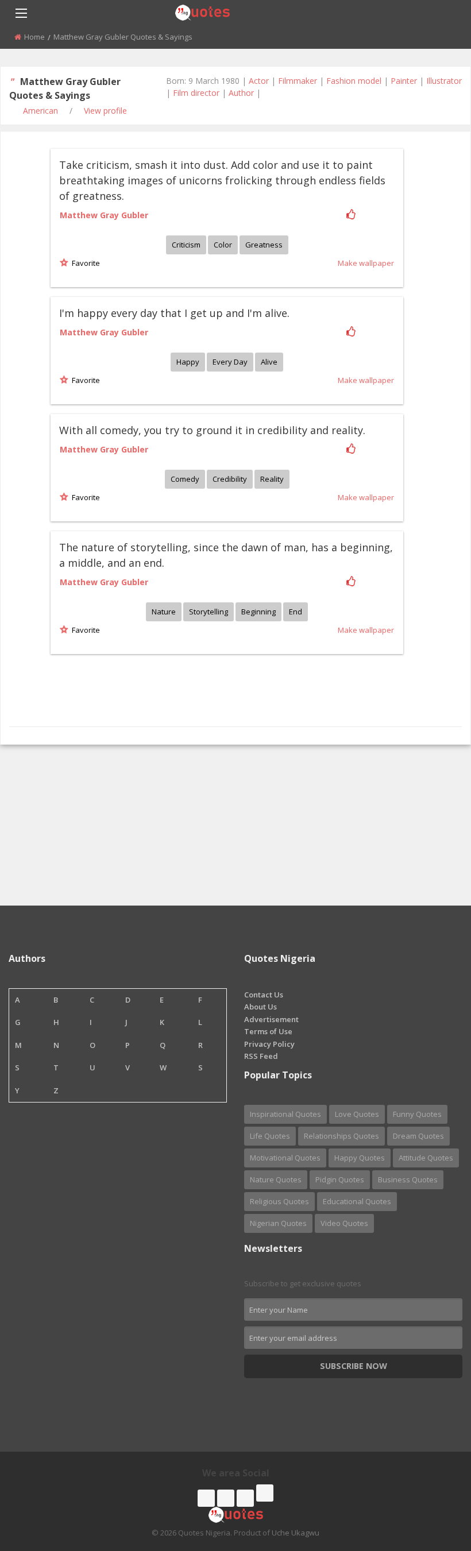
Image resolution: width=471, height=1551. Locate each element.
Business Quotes (408, 1179)
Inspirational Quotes (285, 1114)
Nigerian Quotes (278, 1223)
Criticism (186, 244)
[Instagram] (245, 1498)
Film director (196, 92)
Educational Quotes (357, 1201)
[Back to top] (433, 1479)
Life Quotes (270, 1136)
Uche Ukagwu (295, 1532)
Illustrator (444, 80)
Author (241, 92)
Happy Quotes (359, 1157)
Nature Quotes (276, 1179)
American (40, 110)
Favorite (84, 263)
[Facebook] (206, 1498)
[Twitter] (225, 1498)
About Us (260, 1006)
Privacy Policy (269, 1044)
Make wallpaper (366, 263)
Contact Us (263, 994)
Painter (404, 80)
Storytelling (208, 611)
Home (34, 37)
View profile (105, 110)
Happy (187, 362)
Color (223, 244)
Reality (272, 479)
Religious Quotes (279, 1201)
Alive (269, 362)
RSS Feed (261, 1056)
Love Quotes (357, 1114)
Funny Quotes (417, 1114)
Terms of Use (268, 1031)
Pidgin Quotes (339, 1179)
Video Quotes (344, 1223)
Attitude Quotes (426, 1157)
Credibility (230, 479)
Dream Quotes (418, 1136)
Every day (230, 362)
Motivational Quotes (285, 1157)
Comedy (185, 479)
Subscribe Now (353, 1365)
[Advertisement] (235, 825)
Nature (164, 611)
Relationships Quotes (341, 1136)
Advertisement (271, 1019)
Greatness (264, 244)
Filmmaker (297, 80)
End (295, 611)
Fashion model (353, 80)
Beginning (258, 611)
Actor (259, 80)
